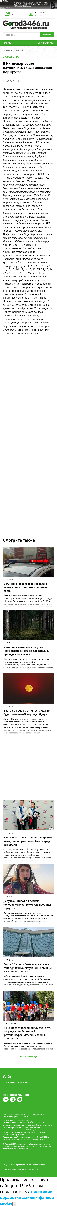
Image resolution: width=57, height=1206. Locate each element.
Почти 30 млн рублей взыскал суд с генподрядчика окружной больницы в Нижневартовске (27, 968)
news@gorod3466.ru (40, 1137)
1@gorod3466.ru (38, 1139)
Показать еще (28, 1056)
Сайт (7, 1076)
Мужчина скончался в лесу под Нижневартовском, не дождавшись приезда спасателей (26, 651)
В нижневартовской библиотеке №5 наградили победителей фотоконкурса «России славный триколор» (27, 1033)
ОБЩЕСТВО (12, 56)
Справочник (45, 42)
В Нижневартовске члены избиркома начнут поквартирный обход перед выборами (27, 841)
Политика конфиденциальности (15, 1116)
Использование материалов (16, 1082)
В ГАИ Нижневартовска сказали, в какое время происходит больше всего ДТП (25, 587)
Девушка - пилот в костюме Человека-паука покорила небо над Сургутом (27, 904)
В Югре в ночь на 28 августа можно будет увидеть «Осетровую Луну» (26, 712)
